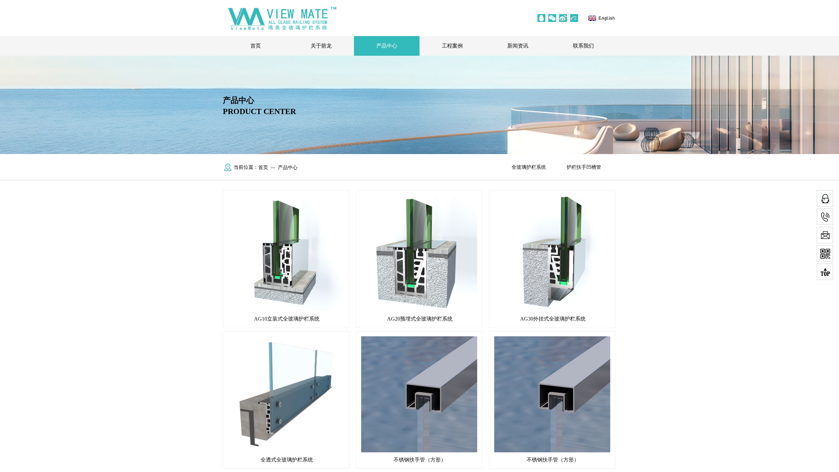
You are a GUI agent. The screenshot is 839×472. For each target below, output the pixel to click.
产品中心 (386, 46)
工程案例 (452, 46)
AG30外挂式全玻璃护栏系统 (553, 319)
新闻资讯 (517, 46)
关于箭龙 (321, 46)
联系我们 (583, 46)
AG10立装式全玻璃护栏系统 (287, 319)
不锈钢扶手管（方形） (420, 459)
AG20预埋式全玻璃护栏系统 (420, 319)
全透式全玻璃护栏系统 (287, 459)
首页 (255, 46)
